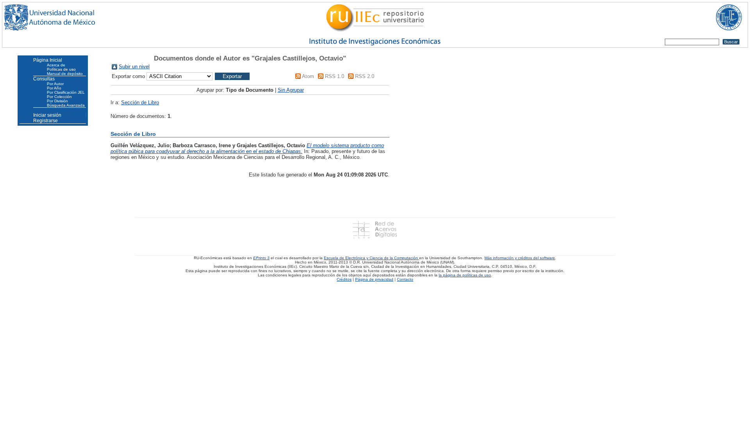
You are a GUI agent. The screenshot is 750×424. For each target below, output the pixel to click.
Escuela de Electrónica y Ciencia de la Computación (371, 258)
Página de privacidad (374, 279)
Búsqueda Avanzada (66, 105)
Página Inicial (47, 60)
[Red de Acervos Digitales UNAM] (375, 229)
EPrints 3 (261, 258)
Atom (308, 76)
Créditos (344, 279)
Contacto (405, 279)
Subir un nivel (134, 66)
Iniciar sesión (47, 115)
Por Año (54, 88)
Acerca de (56, 65)
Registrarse (45, 120)
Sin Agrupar (291, 90)
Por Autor (55, 84)
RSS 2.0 (364, 76)
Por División (57, 101)
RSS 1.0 (334, 76)
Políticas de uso (61, 69)
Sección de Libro (140, 102)
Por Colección (59, 96)
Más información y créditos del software (519, 258)
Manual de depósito (65, 73)
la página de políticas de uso (465, 275)
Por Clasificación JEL (66, 92)
